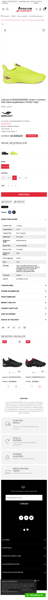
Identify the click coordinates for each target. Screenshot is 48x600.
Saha (40, 402)
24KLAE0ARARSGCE (30, 404)
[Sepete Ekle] (20, 386)
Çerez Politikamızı (15, 589)
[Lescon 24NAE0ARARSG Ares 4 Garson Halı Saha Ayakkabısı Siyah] (5, 151)
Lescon (8, 402)
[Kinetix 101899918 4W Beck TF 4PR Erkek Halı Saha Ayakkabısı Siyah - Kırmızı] (16, 356)
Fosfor (16, 404)
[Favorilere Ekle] (43, 30)
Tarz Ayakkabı (20, 409)
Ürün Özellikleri (9, 219)
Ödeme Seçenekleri (10, 291)
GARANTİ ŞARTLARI (9, 308)
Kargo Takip (38, 1)
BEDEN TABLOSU (8, 303)
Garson (31, 402)
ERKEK (40, 404)
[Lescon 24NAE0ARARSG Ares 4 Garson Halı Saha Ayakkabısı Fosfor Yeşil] (14, 151)
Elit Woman (37, 406)
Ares (25, 402)
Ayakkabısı (9, 404)
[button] (13, 372)
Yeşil (20, 404)
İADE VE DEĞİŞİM (8, 314)
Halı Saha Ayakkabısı (25, 406)
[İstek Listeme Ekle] (3, 327)
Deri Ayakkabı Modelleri (29, 407)
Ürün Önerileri (8, 297)
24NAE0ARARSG (17, 402)
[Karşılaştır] (8, 327)
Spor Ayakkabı (11, 406)
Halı (36, 402)
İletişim (36, 3)
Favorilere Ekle (12, 386)
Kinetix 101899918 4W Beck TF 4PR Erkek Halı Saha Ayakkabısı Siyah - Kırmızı (15, 377)
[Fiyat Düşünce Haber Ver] (19, 327)
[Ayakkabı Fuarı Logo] (24, 9)
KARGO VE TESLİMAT (10, 320)
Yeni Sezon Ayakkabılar (34, 409)
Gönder (24, 504)
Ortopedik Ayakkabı (12, 407)
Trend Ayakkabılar (10, 411)
